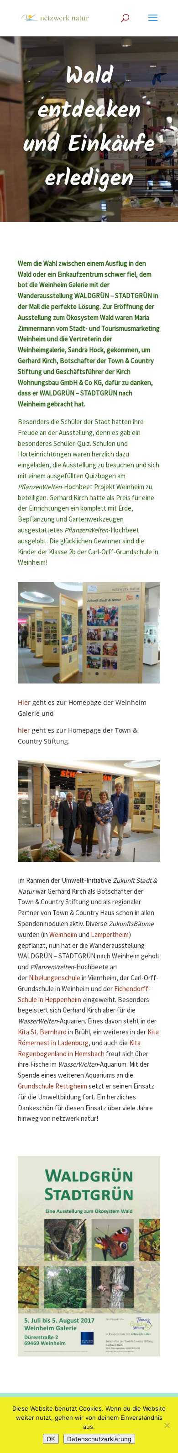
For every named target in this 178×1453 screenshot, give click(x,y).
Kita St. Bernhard (42, 1032)
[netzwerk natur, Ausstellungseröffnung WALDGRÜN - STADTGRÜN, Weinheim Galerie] (89, 683)
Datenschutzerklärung (99, 1439)
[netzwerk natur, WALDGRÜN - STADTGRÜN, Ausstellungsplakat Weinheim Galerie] (89, 1356)
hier (24, 730)
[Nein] (166, 1425)
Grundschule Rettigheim (52, 1086)
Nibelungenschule (54, 978)
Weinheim (63, 935)
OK (51, 1439)
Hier (24, 702)
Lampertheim (110, 935)
